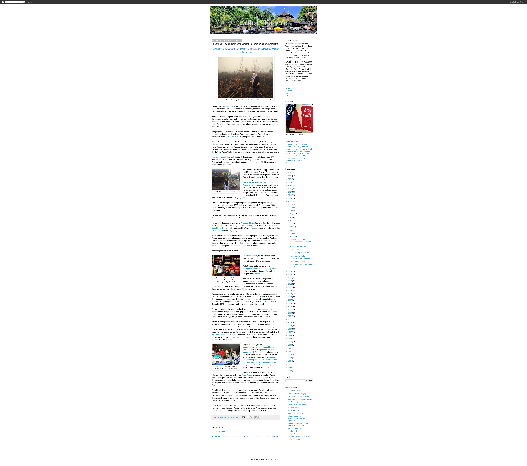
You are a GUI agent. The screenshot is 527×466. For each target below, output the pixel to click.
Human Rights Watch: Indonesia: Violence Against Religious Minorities (296, 160)
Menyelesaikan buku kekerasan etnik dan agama (301, 257)
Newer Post (216, 436)
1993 (290, 345)
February (293, 233)
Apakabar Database (295, 391)
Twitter (287, 88)
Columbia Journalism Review (298, 396)
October (293, 208)
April (292, 227)
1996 (290, 335)
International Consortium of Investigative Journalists (298, 425)
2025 (290, 176)
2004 (290, 310)
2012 (290, 284)
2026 (290, 173)
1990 (290, 355)
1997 (290, 332)
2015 (290, 274)
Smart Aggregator (291, 141)
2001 (290, 319)
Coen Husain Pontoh (220, 228)
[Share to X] (253, 417)
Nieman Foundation (295, 428)
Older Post (275, 436)
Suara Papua (231, 137)
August (292, 214)
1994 (290, 342)
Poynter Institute (293, 431)
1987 (290, 364)
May (291, 224)
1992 (290, 348)
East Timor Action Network (297, 402)
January (293, 236)
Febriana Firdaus (228, 106)
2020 (290, 192)
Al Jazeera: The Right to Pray (296, 144)
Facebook (289, 91)
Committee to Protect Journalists (300, 399)
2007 (290, 300)
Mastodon (289, 95)
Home (246, 436)
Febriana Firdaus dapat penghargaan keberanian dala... (300, 241)
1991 (290, 351)
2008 (290, 297)
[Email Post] (243, 417)
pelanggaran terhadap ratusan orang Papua (260, 269)
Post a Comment (221, 432)
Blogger (273, 459)
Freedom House (294, 408)
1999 (290, 326)
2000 (290, 323)
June (292, 220)
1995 (290, 339)
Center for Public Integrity (297, 394)
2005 (290, 306)
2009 (290, 294)
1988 (290, 361)
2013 (290, 281)
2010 (290, 290)
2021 (290, 189)
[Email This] (248, 417)
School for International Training (299, 437)
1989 (290, 358)
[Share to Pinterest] (258, 417)
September (294, 211)
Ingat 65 (241, 198)
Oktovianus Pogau (250, 256)
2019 (290, 195)
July (291, 217)
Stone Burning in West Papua (301, 253)
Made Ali (253, 228)
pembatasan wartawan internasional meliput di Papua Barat (258, 347)
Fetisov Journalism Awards (297, 405)
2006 (290, 303)
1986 (290, 367)
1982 (290, 371)
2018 (290, 198)
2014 (290, 278)
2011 (290, 287)
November (294, 204)
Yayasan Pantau (294, 439)
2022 (290, 186)
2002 (290, 316)
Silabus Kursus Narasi (298, 246)
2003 (290, 313)
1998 (290, 329)
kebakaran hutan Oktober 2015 (249, 100)
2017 (290, 202)
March (292, 230)
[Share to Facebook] (255, 417)
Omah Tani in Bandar (297, 261)
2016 (290, 271)
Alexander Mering (248, 223)
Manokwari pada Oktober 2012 (224, 334)
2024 (290, 179)
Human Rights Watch (295, 413)
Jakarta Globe (259, 274)
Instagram (289, 93)
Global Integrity (293, 410)
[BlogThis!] (250, 417)
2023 (290, 182)
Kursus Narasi (295, 250)
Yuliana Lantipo (218, 231)
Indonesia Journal (294, 416)
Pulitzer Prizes (293, 434)
